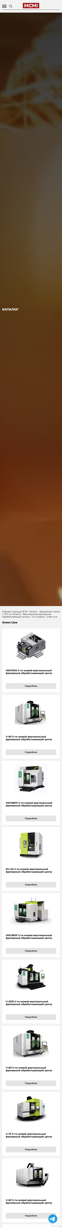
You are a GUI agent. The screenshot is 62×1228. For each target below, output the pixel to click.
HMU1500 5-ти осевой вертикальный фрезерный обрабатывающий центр (29, 672)
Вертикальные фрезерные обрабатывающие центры (26, 615)
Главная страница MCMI (14, 611)
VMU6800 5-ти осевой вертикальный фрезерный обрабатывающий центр (29, 804)
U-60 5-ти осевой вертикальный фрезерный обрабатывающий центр (29, 1201)
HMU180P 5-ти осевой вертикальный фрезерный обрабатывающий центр (29, 936)
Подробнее (31, 686)
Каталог (33, 611)
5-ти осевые (38, 617)
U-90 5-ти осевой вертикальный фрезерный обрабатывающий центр (29, 738)
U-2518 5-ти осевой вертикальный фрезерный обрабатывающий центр (29, 1003)
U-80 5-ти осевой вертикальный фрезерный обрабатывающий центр (29, 1069)
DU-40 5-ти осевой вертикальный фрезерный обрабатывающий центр (29, 870)
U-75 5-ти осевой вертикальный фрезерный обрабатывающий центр (29, 1135)
